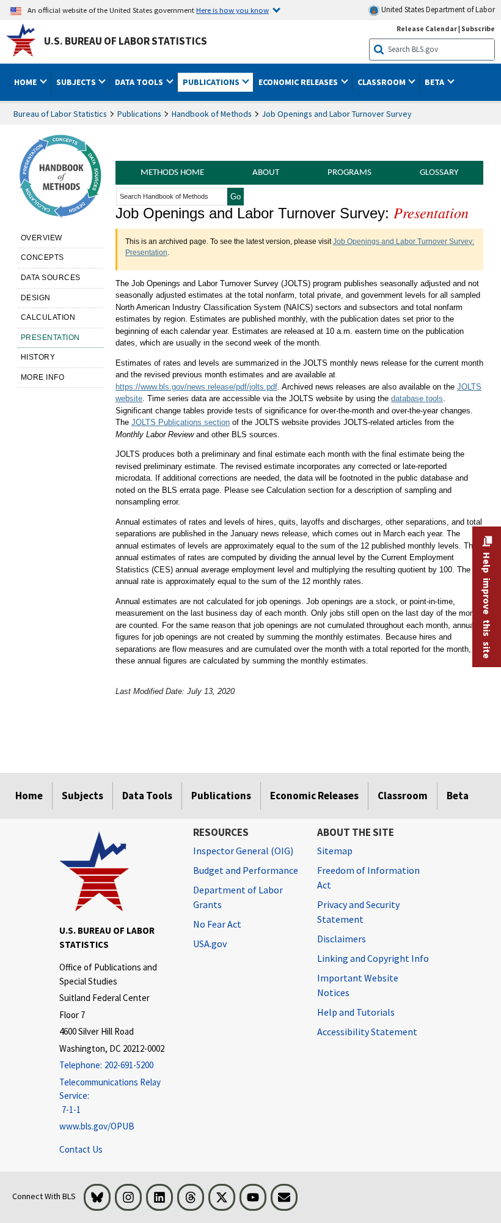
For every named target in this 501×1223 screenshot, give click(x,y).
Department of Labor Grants (238, 897)
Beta (458, 795)
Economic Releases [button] (299, 81)
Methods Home (172, 172)
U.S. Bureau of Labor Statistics (125, 41)
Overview (41, 238)
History (38, 357)
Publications (139, 113)
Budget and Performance (245, 870)
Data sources (51, 277)
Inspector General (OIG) (243, 850)
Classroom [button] (382, 81)
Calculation (48, 317)
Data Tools (147, 795)
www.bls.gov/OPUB (96, 1126)
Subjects (82, 795)
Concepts (42, 257)
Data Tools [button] (140, 81)
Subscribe (478, 28)
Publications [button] (212, 81)
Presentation (50, 337)
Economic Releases (314, 795)
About (265, 172)
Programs (349, 172)
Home (29, 795)
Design (36, 298)
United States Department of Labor (437, 9)
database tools (417, 398)
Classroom (403, 795)
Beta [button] (435, 81)
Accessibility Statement (367, 1031)
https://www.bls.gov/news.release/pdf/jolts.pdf (196, 386)
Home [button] (26, 81)
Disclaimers (341, 939)
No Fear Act (217, 924)
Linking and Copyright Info (373, 958)
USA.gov (210, 943)
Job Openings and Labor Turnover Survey (337, 113)
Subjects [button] (77, 81)
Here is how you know (232, 10)
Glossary (439, 172)
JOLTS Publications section (180, 422)
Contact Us (81, 1149)
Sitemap (335, 850)
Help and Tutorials (356, 1012)
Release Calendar (427, 28)
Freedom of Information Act (368, 877)
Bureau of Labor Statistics (60, 113)
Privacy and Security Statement (358, 911)
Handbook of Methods (212, 113)
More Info (43, 377)
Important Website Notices (357, 985)
